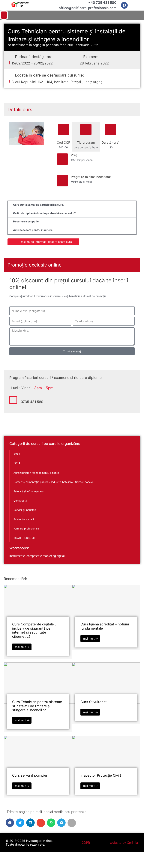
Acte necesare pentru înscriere (32, 229)
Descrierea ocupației (26, 221)
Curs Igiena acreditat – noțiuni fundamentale (104, 626)
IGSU (17, 454)
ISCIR (17, 463)
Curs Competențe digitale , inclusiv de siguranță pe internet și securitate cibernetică (34, 630)
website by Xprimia (124, 842)
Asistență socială (24, 519)
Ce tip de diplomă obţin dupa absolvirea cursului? (44, 213)
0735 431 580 (32, 402)
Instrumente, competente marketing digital (37, 556)
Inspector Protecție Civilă (100, 775)
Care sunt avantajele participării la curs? (38, 204)
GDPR (86, 842)
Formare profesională (26, 528)
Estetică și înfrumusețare (29, 491)
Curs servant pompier (29, 775)
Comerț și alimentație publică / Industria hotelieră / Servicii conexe (54, 481)
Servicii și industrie (25, 509)
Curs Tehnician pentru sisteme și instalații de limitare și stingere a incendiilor (37, 706)
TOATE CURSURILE (25, 537)
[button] (72, 15)
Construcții (20, 500)
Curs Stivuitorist (93, 702)
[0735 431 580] (13, 400)
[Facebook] (124, 5)
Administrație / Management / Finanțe (36, 472)
